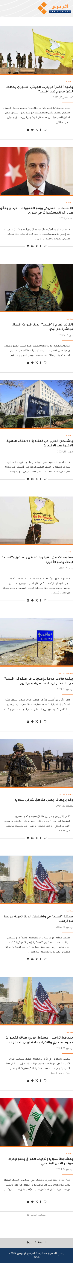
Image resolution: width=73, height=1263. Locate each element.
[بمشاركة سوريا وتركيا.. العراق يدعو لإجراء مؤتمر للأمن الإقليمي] (36, 1122)
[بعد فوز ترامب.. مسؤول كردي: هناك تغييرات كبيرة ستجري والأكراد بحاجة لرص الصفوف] (36, 1001)
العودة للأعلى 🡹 (37, 1242)
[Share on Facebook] (40, 130)
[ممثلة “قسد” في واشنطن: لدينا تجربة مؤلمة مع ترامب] (36, 880)
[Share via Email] (28, 130)
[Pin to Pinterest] (32, 130)
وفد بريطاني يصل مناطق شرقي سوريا (44, 800)
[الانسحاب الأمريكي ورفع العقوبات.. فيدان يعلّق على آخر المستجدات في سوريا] (36, 171)
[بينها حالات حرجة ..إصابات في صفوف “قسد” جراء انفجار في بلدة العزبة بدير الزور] (36, 642)
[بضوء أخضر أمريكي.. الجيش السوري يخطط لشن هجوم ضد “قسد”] (36, 50)
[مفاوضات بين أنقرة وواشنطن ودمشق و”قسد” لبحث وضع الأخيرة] (36, 520)
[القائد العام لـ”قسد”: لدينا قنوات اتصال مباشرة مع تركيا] (36, 288)
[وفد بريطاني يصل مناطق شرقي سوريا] (36, 763)
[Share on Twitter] (36, 130)
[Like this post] (45, 130)
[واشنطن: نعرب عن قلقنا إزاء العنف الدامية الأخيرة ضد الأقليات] (36, 404)
